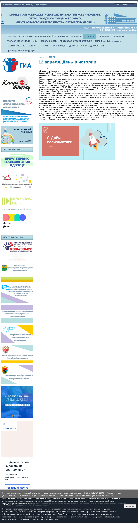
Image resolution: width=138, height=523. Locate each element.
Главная (41, 57)
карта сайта (19, 5)
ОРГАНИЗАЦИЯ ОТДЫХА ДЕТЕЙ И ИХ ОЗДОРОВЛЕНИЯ (78, 46)
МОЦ (35, 41)
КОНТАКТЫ (34, 46)
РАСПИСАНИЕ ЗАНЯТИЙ (18, 41)
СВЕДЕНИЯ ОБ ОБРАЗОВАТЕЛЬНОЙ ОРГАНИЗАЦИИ (43, 36)
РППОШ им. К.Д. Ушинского (108, 41)
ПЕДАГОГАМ (119, 36)
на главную (7, 5)
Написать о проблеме (17, 488)
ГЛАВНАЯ (11, 36)
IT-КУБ (46, 46)
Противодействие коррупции (21, 51)
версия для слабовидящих (37, 5)
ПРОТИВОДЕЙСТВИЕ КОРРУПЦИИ (76, 41)
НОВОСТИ (89, 36)
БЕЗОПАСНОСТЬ (49, 41)
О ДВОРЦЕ (76, 36)
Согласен (130, 506)
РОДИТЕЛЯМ (103, 36)
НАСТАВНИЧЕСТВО (16, 46)
